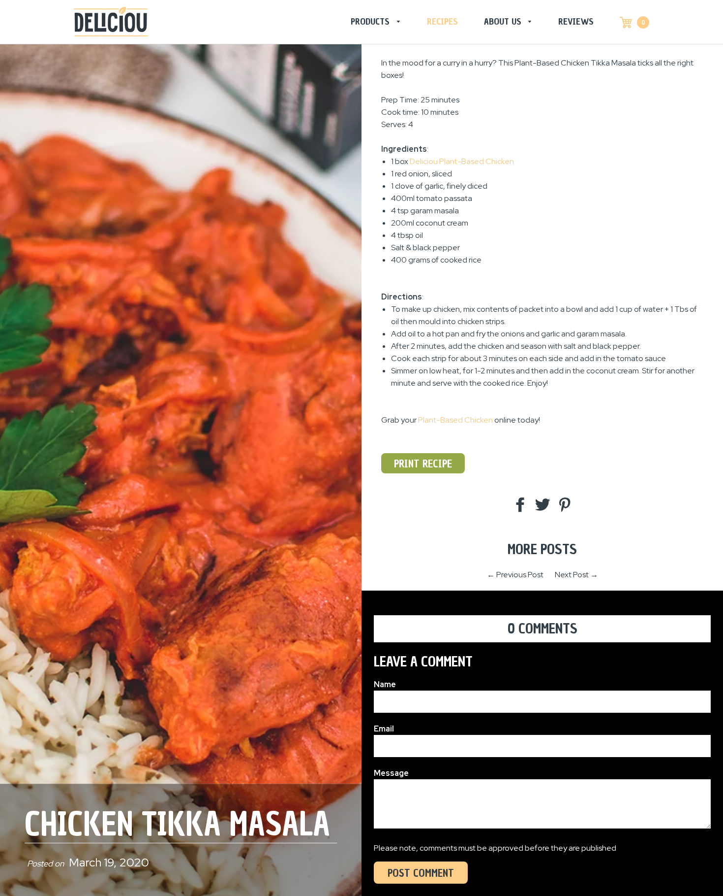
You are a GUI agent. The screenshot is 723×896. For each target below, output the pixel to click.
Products (371, 21)
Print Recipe (423, 464)
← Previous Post (515, 574)
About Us (504, 21)
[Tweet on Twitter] (542, 505)
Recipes (442, 21)
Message (391, 773)
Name (385, 684)
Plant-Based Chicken (455, 420)
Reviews (576, 21)
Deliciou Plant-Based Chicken (462, 161)
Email (384, 729)
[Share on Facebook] (520, 505)
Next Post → (576, 574)
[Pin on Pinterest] (564, 505)
